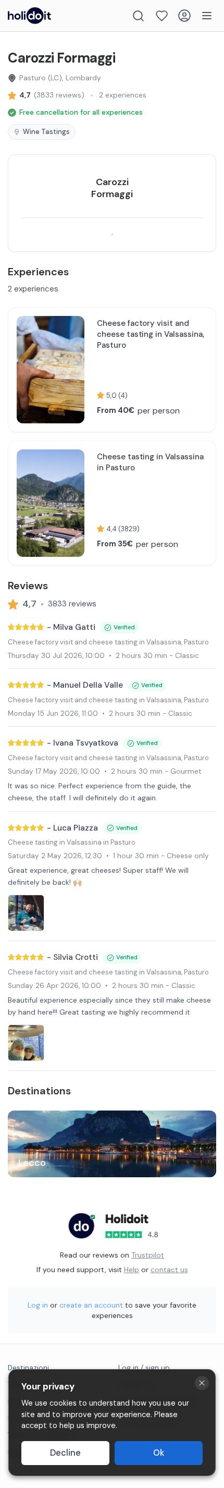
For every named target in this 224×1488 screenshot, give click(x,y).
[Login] (184, 16)
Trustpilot (147, 1255)
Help (131, 1269)
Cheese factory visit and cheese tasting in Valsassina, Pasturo (108, 642)
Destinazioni (28, 1367)
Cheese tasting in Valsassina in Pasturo (71, 842)
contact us (169, 1269)
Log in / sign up (144, 1367)
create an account (91, 1305)
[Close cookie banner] (202, 1383)
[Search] (138, 16)
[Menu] (206, 15)
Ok (158, 1452)
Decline (65, 1452)
